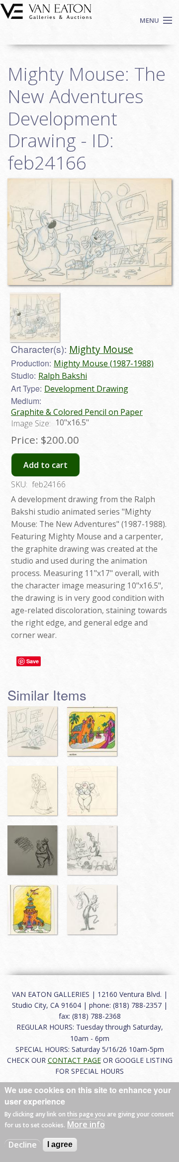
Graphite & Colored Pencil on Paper (77, 412)
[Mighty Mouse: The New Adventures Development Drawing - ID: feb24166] (37, 312)
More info (86, 1124)
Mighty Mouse (101, 349)
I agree (60, 1144)
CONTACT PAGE (74, 1060)
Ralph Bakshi (62, 375)
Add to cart (45, 465)
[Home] (46, 10)
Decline (22, 1144)
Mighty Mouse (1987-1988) (104, 363)
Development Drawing (86, 388)
